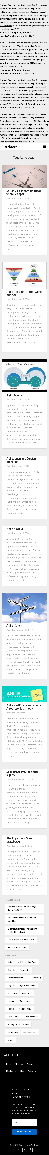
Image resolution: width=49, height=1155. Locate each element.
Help (22, 1071)
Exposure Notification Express (21, 939)
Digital (11, 985)
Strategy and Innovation (18, 1024)
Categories (31, 1064)
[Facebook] (18, 1149)
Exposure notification (17, 947)
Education (26, 993)
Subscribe (32, 1071)
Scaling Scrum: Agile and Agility (22, 773)
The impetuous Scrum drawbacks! (20, 840)
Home (8, 1064)
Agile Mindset (15, 395)
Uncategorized (29, 1032)
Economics (12, 993)
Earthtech (10, 147)
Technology (13, 1032)
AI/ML (20, 962)
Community (25, 970)
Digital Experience (27, 985)
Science (11, 1009)
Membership (11, 1071)
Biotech (11, 970)
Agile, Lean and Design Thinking (21, 460)
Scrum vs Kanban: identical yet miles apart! (23, 192)
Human (11, 1001)
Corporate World (15, 977)
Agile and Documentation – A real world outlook (24, 706)
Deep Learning (34, 977)
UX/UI (10, 1040)
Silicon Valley (25, 1009)
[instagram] (30, 1149)
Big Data (32, 962)
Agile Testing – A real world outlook (24, 293)
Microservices (25, 1001)
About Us (19, 1064)
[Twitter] (24, 1149)
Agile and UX (14, 529)
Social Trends (13, 1016)
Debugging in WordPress (37, 97)
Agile (10, 962)
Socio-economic (31, 1016)
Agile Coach (14, 625)
